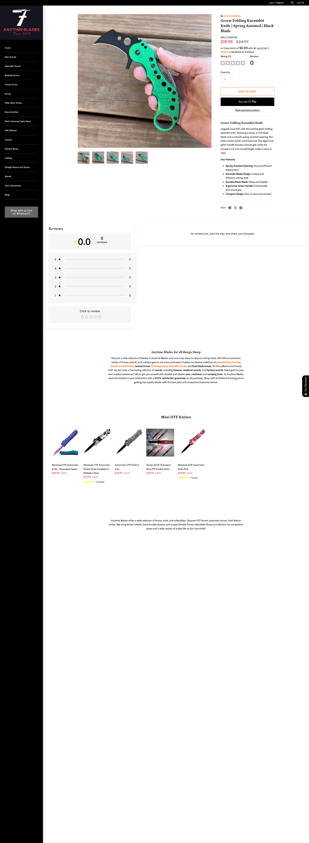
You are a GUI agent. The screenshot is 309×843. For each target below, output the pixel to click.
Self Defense (11, 130)
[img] (233, 63)
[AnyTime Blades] (21, 23)
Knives (8, 94)
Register (280, 2)
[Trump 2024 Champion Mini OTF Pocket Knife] (160, 443)
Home (8, 48)
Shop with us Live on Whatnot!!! (21, 212)
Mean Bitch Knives (13, 103)
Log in (272, 2)
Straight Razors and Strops (17, 167)
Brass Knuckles (11, 112)
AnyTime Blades (232, 16)
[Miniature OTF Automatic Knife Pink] (192, 443)
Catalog (8, 158)
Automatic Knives (13, 66)
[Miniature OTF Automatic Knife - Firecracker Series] (66, 443)
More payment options (247, 110)
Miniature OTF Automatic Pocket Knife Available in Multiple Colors (96, 469)
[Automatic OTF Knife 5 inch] (129, 443)
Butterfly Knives (12, 75)
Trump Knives (11, 84)
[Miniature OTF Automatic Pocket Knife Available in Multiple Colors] (97, 443)
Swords (8, 139)
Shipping (225, 51)
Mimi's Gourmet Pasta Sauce (18, 121)
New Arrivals (10, 57)
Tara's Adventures (13, 185)
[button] (247, 48)
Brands (8, 176)
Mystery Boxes (11, 149)
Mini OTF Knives (176, 417)
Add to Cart (247, 91)
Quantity (225, 72)
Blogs (7, 195)
